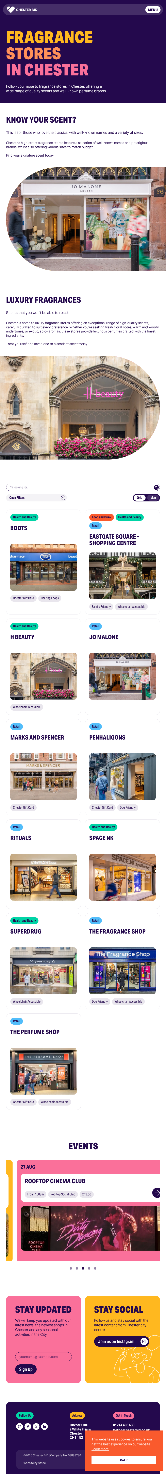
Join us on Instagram (116, 1341)
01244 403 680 (123, 1425)
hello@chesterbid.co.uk (131, 1430)
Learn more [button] (100, 1449)
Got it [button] (124, 1460)
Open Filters (16, 498)
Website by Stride (34, 1463)
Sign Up (26, 1369)
